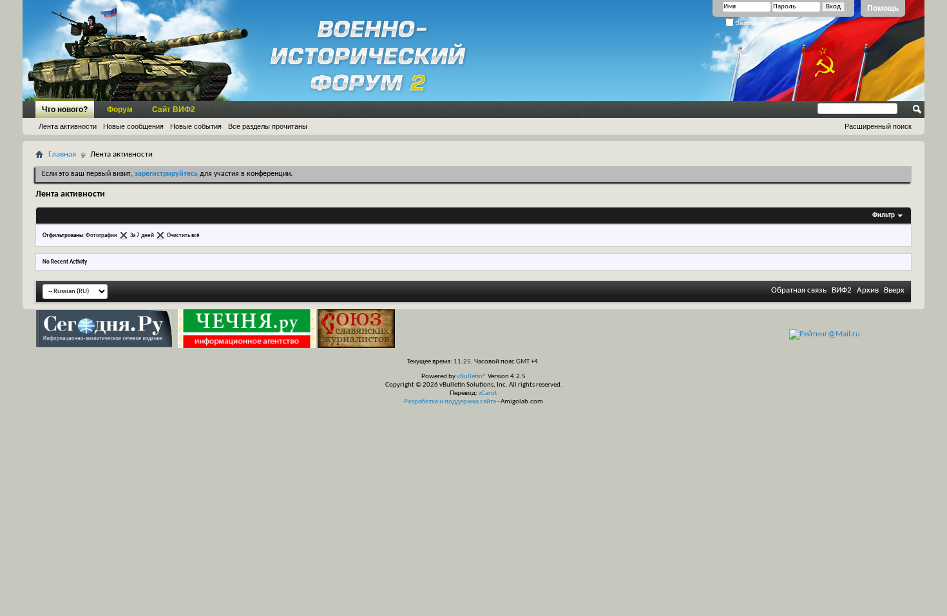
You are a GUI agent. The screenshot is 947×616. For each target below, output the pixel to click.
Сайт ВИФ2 (173, 109)
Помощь (883, 8)
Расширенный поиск (878, 126)
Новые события (196, 126)
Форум (120, 109)
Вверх (894, 290)
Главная (62, 154)
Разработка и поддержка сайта (450, 401)
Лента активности (68, 126)
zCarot (488, 393)
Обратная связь (799, 290)
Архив (868, 290)
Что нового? (65, 109)
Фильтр (883, 215)
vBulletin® (471, 376)
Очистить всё (183, 235)
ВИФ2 (842, 290)
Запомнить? (753, 22)
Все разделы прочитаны (267, 126)
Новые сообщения (133, 126)
